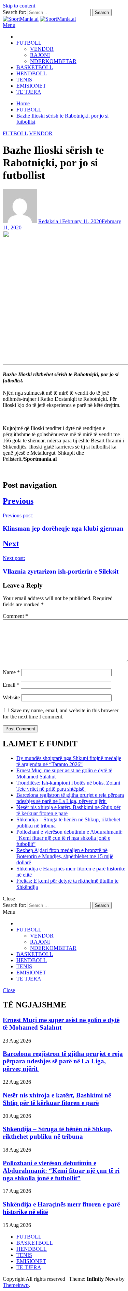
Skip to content (19, 6)
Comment (15, 616)
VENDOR (42, 49)
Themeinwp (16, 1285)
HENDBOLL (31, 73)
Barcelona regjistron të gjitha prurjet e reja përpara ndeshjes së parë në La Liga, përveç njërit (70, 798)
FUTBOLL (29, 43)
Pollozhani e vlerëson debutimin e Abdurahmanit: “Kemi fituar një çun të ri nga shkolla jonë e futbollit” (69, 838)
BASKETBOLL (34, 67)
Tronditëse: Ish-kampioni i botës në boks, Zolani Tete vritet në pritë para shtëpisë (68, 786)
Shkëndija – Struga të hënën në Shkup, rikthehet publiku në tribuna (58, 1132)
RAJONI (40, 55)
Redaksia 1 (50, 221)
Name (11, 672)
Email (11, 685)
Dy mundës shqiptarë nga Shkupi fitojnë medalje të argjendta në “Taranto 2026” (68, 761)
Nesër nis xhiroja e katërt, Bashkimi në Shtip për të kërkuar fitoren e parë (57, 1099)
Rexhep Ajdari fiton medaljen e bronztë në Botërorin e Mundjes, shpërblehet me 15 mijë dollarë (64, 856)
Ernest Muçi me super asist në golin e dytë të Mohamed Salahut (61, 1023)
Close (9, 990)
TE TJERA (28, 92)
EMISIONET (31, 86)
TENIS (24, 79)
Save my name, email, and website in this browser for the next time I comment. (60, 713)
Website (11, 697)
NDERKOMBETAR (53, 61)
